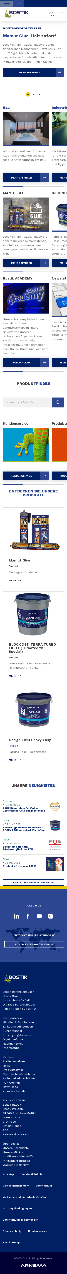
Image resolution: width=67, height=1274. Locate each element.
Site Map (8, 1174)
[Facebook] (28, 916)
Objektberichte (13, 1039)
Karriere (8, 1057)
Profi (7, 3)
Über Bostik (11, 1143)
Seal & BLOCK (12, 1104)
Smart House (12, 1126)
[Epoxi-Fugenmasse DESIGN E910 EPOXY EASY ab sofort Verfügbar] (33, 825)
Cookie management (16, 1185)
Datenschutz (44, 1185)
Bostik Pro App (13, 1109)
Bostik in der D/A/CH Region (34, 944)
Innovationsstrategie (17, 1160)
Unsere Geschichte (16, 1148)
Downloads (10, 1087)
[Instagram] (51, 916)
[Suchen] (52, 14)
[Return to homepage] (19, 14)
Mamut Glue (11, 1117)
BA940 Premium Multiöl (19, 1113)
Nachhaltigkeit (13, 1043)
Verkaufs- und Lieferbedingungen (24, 1197)
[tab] (27, 94)
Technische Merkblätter (19, 1074)
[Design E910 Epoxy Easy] (33, 727)
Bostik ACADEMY (14, 1100)
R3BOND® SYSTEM (16, 1134)
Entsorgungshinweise (17, 1035)
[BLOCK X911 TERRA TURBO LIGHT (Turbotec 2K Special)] (33, 637)
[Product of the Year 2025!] (33, 864)
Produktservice (13, 1070)
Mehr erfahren (29, 72)
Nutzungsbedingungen (17, 1208)
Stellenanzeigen (14, 1061)
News (6, 1065)
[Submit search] (58, 402)
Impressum (11, 1048)
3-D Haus (9, 1121)
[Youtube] (39, 916)
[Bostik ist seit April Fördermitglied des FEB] (33, 844)
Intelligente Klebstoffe (18, 1156)
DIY (19, 3)
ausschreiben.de (14, 1091)
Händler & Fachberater (18, 1022)
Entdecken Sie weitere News (33, 882)
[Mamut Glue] (33, 548)
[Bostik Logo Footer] (18, 984)
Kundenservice (13, 1018)
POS (5, 1130)
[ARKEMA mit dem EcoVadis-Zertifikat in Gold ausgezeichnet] (33, 806)
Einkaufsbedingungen (18, 1026)
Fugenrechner (12, 1030)
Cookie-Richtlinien (32, 1174)
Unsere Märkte (13, 1152)
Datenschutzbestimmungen (20, 1219)
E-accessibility (12, 1231)
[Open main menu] (61, 14)
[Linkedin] (16, 916)
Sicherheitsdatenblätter (19, 1078)
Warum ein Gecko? (16, 1165)
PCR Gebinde (12, 1082)
